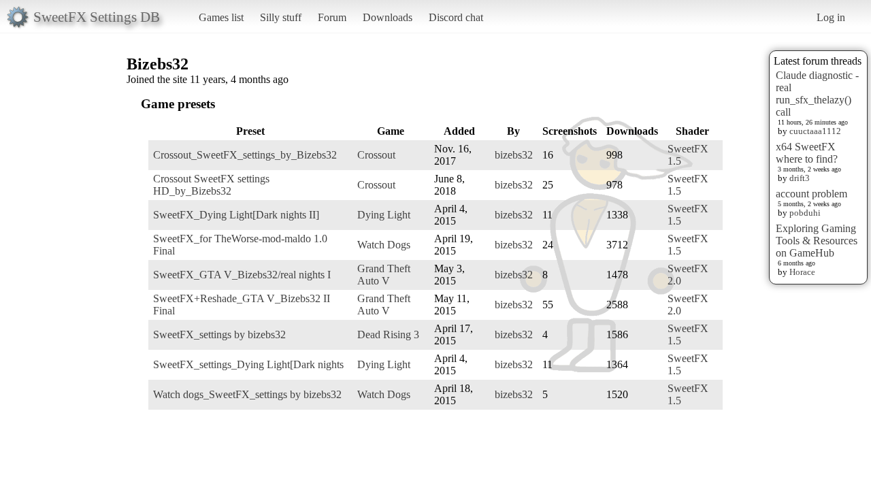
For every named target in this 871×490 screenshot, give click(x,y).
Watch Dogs (383, 244)
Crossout (376, 155)
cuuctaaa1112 (815, 131)
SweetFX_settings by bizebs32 (219, 334)
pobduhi (805, 213)
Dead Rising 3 (388, 334)
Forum (332, 17)
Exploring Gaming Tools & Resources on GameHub (816, 241)
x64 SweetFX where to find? (807, 153)
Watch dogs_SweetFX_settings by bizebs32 (247, 394)
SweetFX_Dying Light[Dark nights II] (236, 214)
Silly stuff (280, 17)
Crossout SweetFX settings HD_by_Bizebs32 (211, 185)
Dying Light (383, 214)
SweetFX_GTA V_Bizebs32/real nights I (242, 274)
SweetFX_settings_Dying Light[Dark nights (248, 364)
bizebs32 (514, 155)
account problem (811, 193)
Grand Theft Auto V (383, 275)
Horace (802, 272)
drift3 (799, 178)
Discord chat (456, 17)
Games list (221, 17)
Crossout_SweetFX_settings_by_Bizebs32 (245, 155)
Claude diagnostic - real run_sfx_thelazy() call (817, 93)
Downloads (387, 17)
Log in (831, 17)
